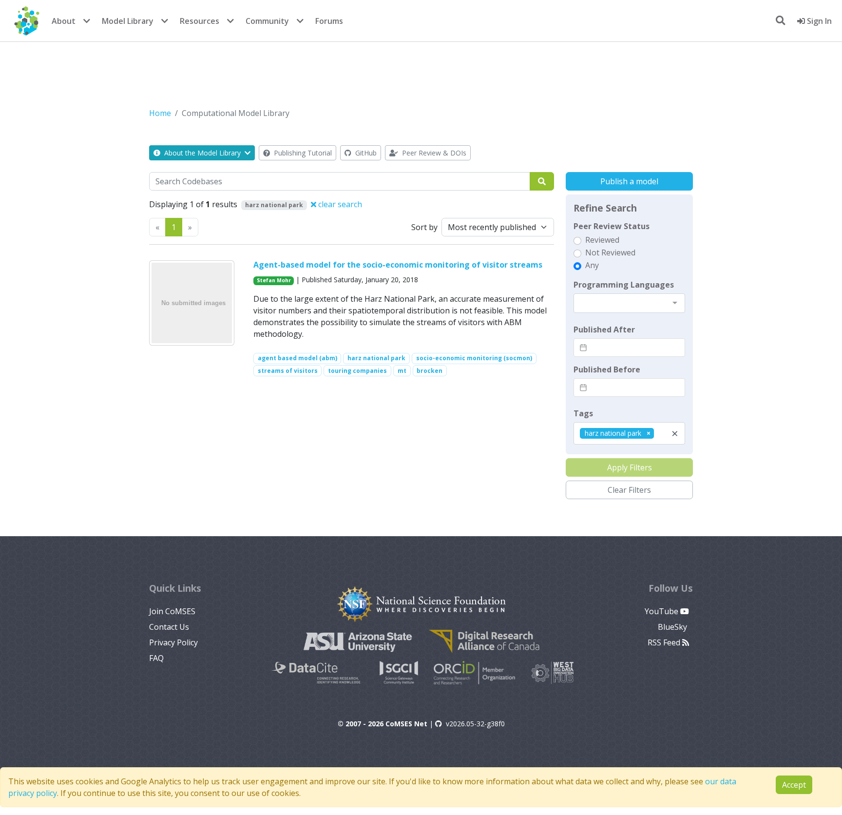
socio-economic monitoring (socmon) (474, 358)
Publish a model (629, 181)
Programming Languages (624, 285)
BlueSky (673, 626)
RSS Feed (665, 642)
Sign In (818, 21)
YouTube (662, 611)
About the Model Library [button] (202, 152)
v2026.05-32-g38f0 (475, 723)
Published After (604, 329)
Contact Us (169, 626)
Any (592, 265)
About (64, 21)
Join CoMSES (172, 611)
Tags (583, 413)
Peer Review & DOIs (433, 152)
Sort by (424, 227)
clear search (339, 204)
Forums (329, 21)
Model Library (127, 21)
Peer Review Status (612, 226)
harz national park (376, 358)
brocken (429, 371)
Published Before (607, 369)
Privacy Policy (173, 642)
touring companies (357, 371)
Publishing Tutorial (302, 152)
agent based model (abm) (297, 358)
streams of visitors (288, 371)
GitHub (365, 152)
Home (160, 113)
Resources (199, 21)
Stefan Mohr (274, 280)
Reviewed (602, 240)
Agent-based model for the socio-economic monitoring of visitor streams (397, 264)
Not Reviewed (610, 252)
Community (267, 21)
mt (402, 371)
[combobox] (629, 303)
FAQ (156, 658)
